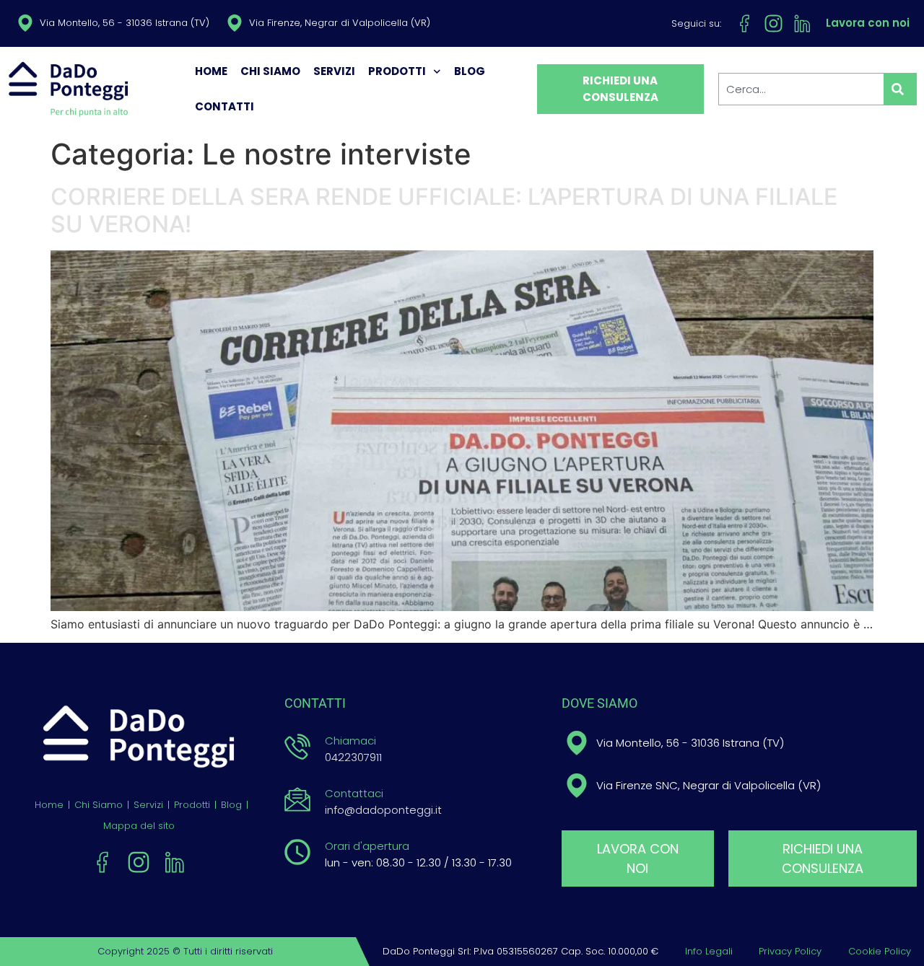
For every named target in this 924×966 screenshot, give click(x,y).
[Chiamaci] (297, 747)
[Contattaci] (297, 799)
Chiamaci (350, 740)
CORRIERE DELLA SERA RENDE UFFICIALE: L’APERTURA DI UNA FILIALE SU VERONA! (444, 210)
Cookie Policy (879, 951)
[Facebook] (745, 23)
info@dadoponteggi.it (383, 809)
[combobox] (801, 89)
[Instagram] (773, 23)
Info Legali (709, 951)
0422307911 (353, 757)
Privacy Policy (790, 951)
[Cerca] (900, 89)
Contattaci (354, 793)
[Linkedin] (802, 23)
